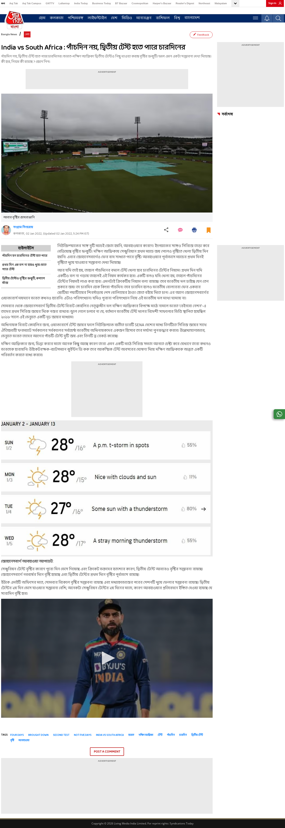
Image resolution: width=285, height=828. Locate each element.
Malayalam (221, 3)
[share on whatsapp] (279, 414)
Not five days (83, 735)
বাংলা (3, 3)
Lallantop (64, 3)
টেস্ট (160, 735)
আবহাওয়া (23, 740)
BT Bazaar (121, 3)
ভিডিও (127, 18)
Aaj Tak (13, 3)
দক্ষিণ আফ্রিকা (146, 735)
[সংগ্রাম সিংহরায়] (6, 230)
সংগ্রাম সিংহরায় (23, 227)
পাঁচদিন (171, 735)
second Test (61, 735)
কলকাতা (56, 18)
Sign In (272, 3)
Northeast (204, 3)
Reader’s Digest (185, 3)
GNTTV (50, 3)
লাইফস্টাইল (97, 18)
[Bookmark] (209, 232)
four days (17, 735)
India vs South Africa (110, 735)
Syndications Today (181, 823)
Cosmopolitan (140, 3)
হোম (42, 18)
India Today (81, 3)
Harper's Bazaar (162, 3)
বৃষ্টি (12, 740)
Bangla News (9, 34)
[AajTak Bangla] (14, 19)
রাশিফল (163, 18)
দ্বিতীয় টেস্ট (197, 735)
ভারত (131, 735)
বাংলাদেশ (192, 17)
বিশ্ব (177, 18)
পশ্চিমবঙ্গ (75, 18)
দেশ (114, 18)
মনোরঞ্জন (143, 18)
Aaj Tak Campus (31, 3)
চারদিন (183, 735)
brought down (38, 735)
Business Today (101, 3)
